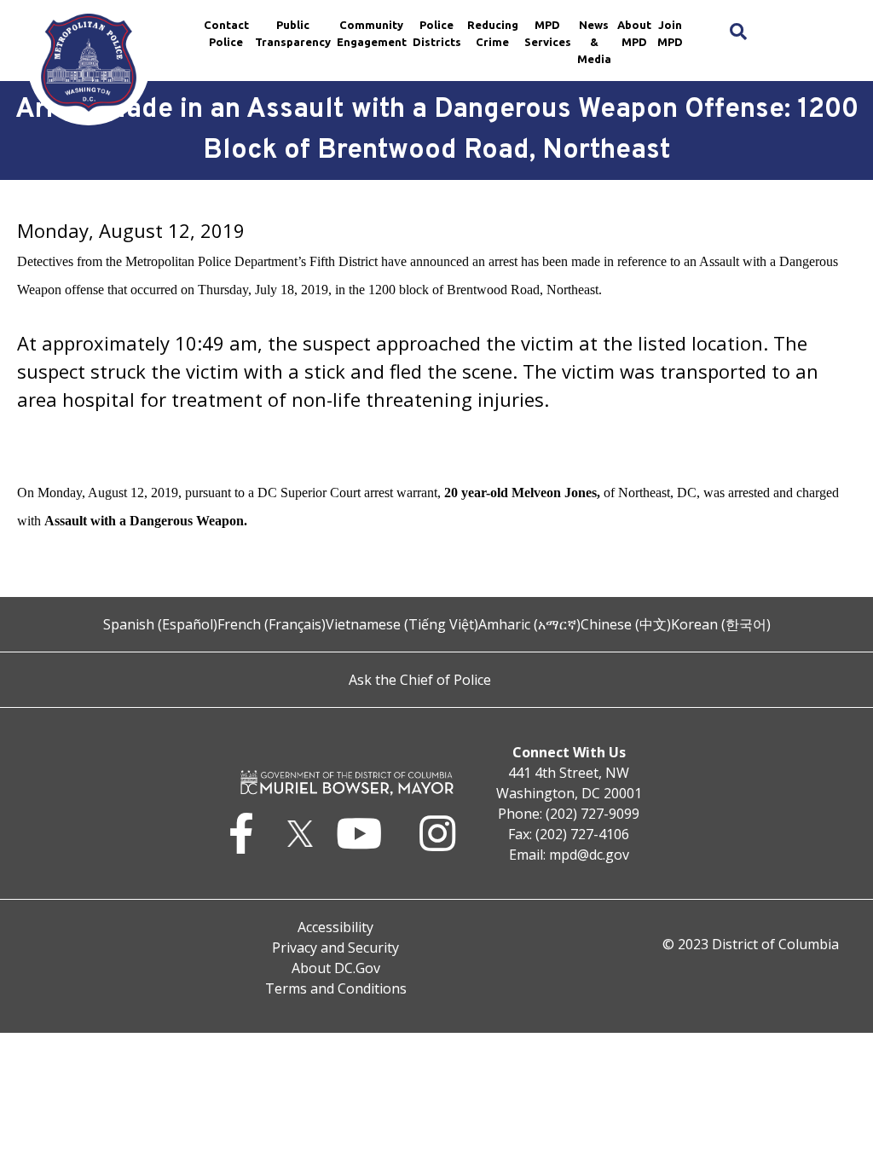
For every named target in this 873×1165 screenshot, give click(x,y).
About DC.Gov (336, 968)
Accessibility (335, 927)
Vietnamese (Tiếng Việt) (402, 624)
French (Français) (271, 624)
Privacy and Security (335, 947)
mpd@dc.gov (589, 854)
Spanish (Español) (160, 624)
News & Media (594, 42)
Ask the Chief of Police (420, 679)
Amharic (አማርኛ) (529, 624)
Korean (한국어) (721, 624)
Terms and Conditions (336, 988)
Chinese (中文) (626, 624)
